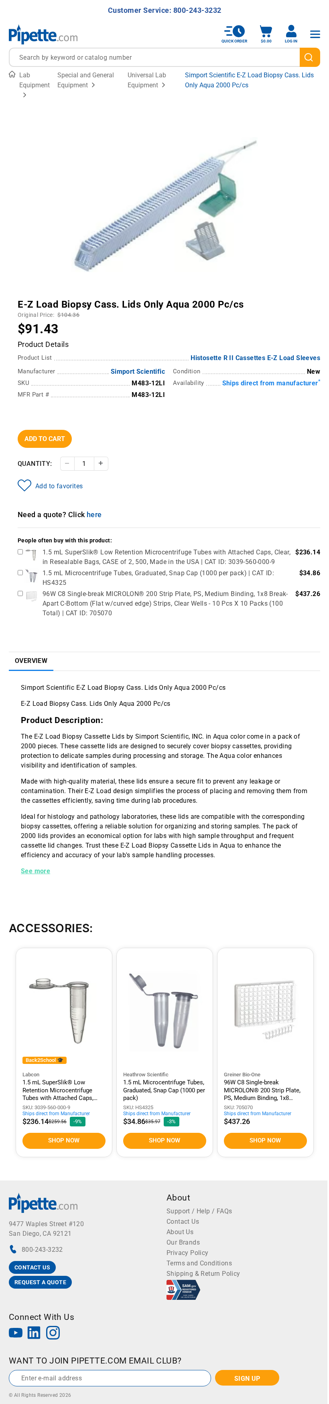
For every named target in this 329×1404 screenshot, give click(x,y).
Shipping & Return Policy (203, 1273)
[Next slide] (252, 299)
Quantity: (35, 463)
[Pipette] (43, 34)
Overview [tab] (31, 661)
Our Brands (183, 1242)
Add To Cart (44, 439)
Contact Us (183, 1221)
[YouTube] (15, 1334)
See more (35, 871)
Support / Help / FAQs (199, 1211)
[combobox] (164, 57)
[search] (310, 57)
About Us (180, 1232)
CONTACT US (32, 1267)
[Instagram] (53, 1334)
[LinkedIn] (34, 1334)
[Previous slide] (77, 299)
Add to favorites (59, 486)
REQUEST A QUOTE (40, 1282)
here (94, 514)
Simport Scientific (138, 371)
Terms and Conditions (199, 1263)
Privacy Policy (188, 1253)
